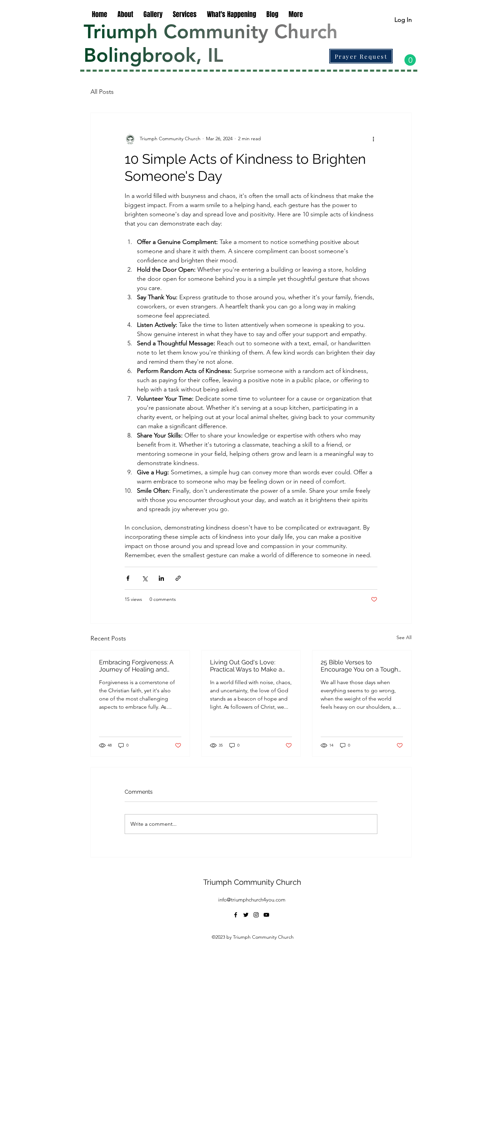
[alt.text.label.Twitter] (245, 914)
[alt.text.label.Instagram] (256, 914)
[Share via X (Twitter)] (144, 578)
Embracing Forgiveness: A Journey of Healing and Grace (136, 666)
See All (404, 637)
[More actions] (373, 139)
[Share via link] (178, 578)
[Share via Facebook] (128, 578)
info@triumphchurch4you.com (251, 899)
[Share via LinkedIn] (161, 578)
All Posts (102, 92)
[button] (410, 60)
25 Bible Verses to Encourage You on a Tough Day (359, 666)
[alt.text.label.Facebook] (235, 914)
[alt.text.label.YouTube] (266, 914)
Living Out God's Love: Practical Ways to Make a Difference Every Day (246, 666)
